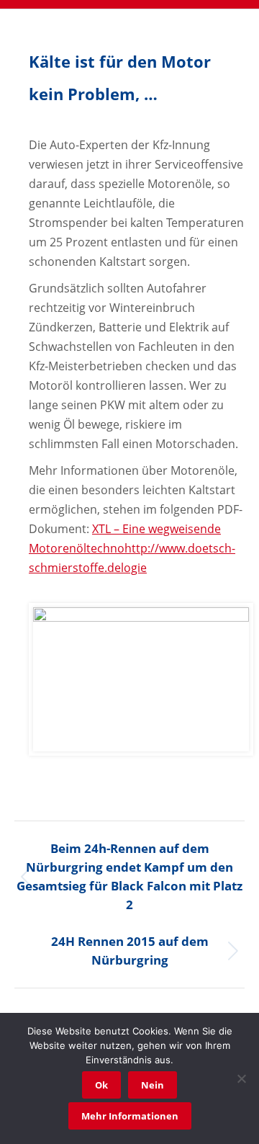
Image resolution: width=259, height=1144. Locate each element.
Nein (152, 1084)
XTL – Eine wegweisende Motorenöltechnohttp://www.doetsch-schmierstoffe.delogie (132, 548)
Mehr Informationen (129, 1115)
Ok (101, 1084)
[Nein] (241, 1078)
